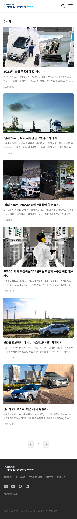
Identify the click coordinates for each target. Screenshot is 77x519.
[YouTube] (6, 486)
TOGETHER (35, 477)
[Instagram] (13, 486)
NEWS (49, 477)
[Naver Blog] (27, 486)
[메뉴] (70, 6)
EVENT (61, 477)
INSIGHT (20, 477)
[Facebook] (20, 486)
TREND (8, 477)
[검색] (63, 6)
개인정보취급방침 (12, 494)
